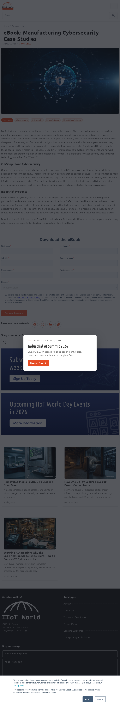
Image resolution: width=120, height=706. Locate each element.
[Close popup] (92, 339)
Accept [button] (87, 699)
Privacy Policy (18, 685)
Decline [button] (100, 699)
